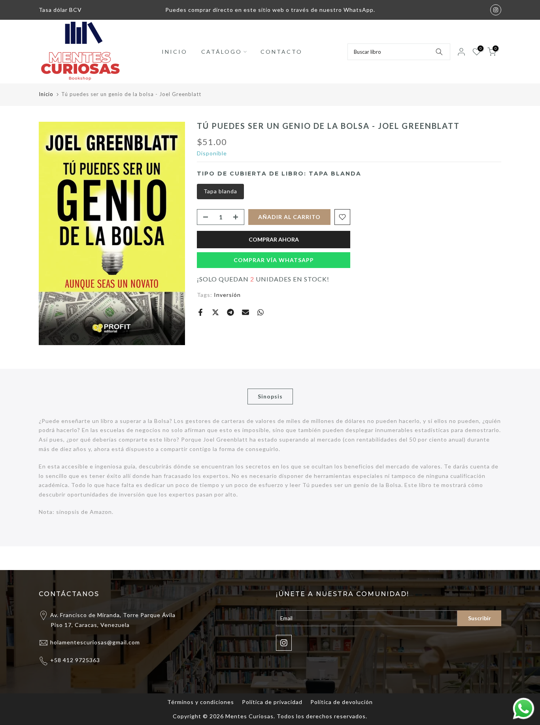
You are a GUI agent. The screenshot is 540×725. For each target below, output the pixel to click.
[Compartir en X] (215, 312)
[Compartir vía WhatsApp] (260, 312)
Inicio (46, 94)
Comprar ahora (274, 239)
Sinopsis (270, 396)
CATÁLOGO (221, 51)
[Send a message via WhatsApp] (523, 708)
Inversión (227, 294)
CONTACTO (281, 51)
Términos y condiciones (200, 702)
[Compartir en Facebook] (200, 312)
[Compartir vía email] (245, 312)
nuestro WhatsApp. (347, 9)
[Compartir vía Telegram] (230, 312)
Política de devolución (341, 702)
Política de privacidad (272, 702)
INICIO (174, 51)
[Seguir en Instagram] (495, 9)
